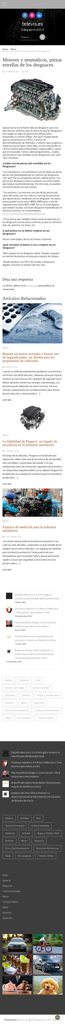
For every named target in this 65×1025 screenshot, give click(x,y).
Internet (9, 702)
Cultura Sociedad (40, 687)
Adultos (9, 680)
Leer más (7, 570)
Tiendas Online (46, 717)
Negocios (39, 702)
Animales (24, 680)
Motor (25, 71)
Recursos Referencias (47, 710)
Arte (38, 680)
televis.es (32, 24)
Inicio (5, 875)
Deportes (10, 695)
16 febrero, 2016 (11, 71)
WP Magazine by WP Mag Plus (45, 1019)
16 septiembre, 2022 (13, 537)
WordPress (23, 1019)
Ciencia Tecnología (14, 687)
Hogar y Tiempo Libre (48, 695)
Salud (8, 717)
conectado (32, 285)
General (26, 695)
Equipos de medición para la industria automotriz (29, 529)
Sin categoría (24, 717)
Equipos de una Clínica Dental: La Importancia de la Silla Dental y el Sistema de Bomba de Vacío (34, 654)
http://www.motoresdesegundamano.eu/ (23, 213)
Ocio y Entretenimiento (17, 710)
